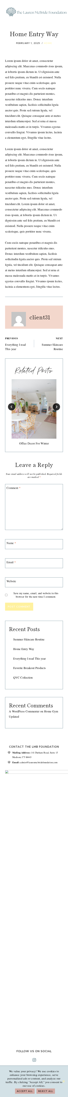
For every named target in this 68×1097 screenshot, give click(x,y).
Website (11, 581)
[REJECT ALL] (63, 1081)
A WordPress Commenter (24, 711)
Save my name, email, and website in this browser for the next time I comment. (36, 595)
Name (11, 543)
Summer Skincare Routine (52, 344)
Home (48, 43)
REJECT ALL (45, 1091)
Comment (13, 487)
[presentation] (34, 409)
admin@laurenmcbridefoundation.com (39, 762)
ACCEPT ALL (25, 1091)
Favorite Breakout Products (29, 668)
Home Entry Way (23, 649)
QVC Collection (23, 677)
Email (11, 562)
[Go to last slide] (11, 406)
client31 (40, 317)
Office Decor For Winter (34, 443)
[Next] (56, 406)
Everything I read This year (15, 344)
